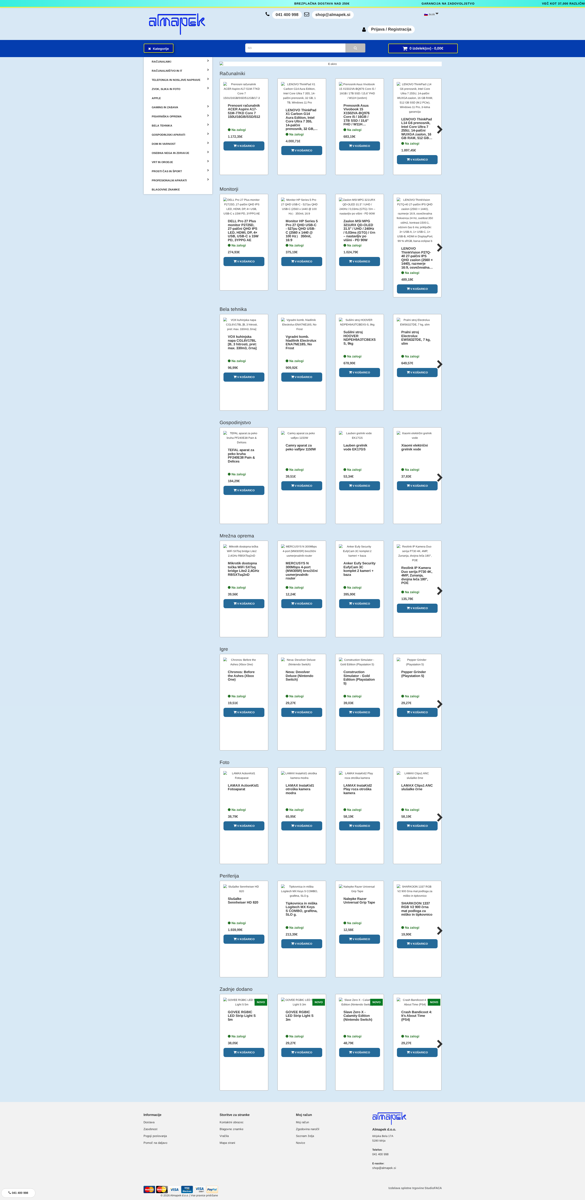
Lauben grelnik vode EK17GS (355, 447)
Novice (300, 1142)
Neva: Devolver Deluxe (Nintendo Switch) (299, 675)
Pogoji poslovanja (155, 1136)
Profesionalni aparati (169, 180)
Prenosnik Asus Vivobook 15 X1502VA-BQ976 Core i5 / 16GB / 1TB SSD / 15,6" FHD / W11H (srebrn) (356, 116)
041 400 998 (287, 14)
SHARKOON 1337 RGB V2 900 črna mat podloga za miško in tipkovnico (416, 909)
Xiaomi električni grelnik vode (414, 447)
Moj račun (302, 1122)
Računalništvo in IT (167, 70)
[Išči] (355, 48)
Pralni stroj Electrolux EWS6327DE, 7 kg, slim (416, 337)
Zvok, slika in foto (166, 89)
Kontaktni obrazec (232, 1122)
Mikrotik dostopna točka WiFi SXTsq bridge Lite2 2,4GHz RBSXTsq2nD (243, 568)
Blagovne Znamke (166, 189)
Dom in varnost (164, 143)
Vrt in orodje (162, 162)
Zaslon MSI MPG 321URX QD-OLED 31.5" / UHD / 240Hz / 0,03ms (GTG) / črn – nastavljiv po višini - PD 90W (359, 230)
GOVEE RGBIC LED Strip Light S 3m (300, 1015)
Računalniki (161, 61)
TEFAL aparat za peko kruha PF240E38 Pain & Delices (241, 455)
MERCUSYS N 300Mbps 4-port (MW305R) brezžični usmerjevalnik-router (302, 570)
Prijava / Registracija (391, 29)
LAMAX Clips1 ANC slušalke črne (417, 787)
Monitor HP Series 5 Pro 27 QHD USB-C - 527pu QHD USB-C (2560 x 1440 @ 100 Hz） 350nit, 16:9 (302, 230)
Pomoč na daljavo (155, 1142)
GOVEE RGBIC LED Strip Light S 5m (242, 1015)
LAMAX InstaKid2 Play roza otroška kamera (357, 789)
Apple (156, 98)
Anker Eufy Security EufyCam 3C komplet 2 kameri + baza (359, 568)
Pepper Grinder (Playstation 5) (413, 674)
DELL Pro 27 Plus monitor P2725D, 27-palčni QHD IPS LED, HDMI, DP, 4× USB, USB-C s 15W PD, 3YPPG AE (243, 230)
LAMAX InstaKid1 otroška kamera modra (300, 789)
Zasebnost (150, 1129)
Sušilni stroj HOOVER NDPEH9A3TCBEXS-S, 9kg (360, 337)
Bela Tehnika (162, 125)
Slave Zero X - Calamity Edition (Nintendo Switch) (357, 1015)
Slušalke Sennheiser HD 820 (243, 900)
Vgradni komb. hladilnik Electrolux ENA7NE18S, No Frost (301, 342)
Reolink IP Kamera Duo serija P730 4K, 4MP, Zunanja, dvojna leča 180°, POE (416, 575)
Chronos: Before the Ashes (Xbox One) (241, 675)
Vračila (224, 1136)
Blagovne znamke (231, 1129)
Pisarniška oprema (167, 116)
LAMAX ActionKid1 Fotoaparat (243, 787)
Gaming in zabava (165, 107)
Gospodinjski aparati (168, 134)
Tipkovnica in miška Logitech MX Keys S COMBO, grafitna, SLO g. (301, 909)
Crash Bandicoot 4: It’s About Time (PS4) (416, 1015)
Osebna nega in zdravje (170, 153)
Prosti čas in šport (167, 171)
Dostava (149, 1122)
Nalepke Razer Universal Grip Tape (359, 900)
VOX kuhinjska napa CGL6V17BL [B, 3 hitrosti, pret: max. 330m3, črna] (242, 342)
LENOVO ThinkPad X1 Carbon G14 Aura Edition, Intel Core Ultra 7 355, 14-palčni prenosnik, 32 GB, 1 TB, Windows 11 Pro (301, 123)
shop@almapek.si (332, 14)
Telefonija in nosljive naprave (176, 80)
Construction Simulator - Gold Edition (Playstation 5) (359, 677)
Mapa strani (227, 1142)
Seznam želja (305, 1136)
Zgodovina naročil (307, 1129)
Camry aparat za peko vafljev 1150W (301, 447)
